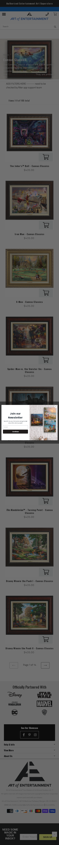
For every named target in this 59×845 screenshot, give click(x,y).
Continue (15, 431)
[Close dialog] (55, 406)
